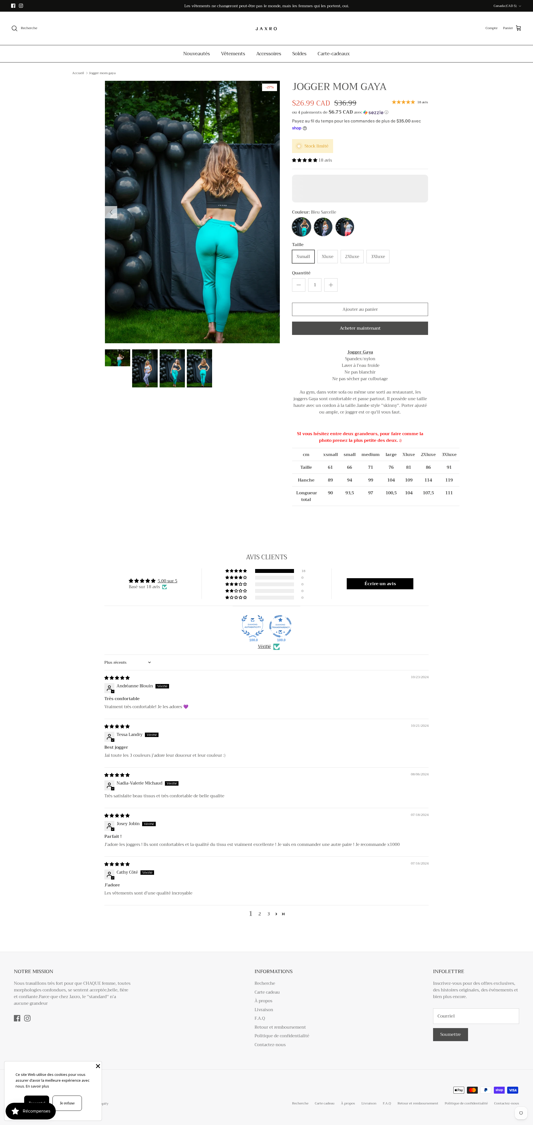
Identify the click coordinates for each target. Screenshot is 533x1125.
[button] (340, 112)
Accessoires (268, 54)
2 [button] (259, 914)
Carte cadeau (267, 992)
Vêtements (233, 54)
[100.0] (253, 626)
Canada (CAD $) (505, 6)
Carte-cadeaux (334, 54)
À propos (263, 1000)
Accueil (78, 73)
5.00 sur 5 (167, 581)
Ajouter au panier (360, 309)
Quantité (301, 273)
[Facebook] (13, 6)
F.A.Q (260, 1018)
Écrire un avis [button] (380, 584)
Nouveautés (196, 54)
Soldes (299, 54)
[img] (117, 677)
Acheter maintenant (360, 328)
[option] (192, 212)
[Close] (97, 1065)
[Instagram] (21, 6)
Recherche (265, 983)
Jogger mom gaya (102, 73)
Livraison (264, 1009)
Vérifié (264, 647)
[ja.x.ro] (266, 28)
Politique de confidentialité (282, 1035)
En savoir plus (37, 1086)
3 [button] (268, 914)
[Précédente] (111, 212)
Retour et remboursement (280, 1027)
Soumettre (450, 1034)
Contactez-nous (270, 1044)
